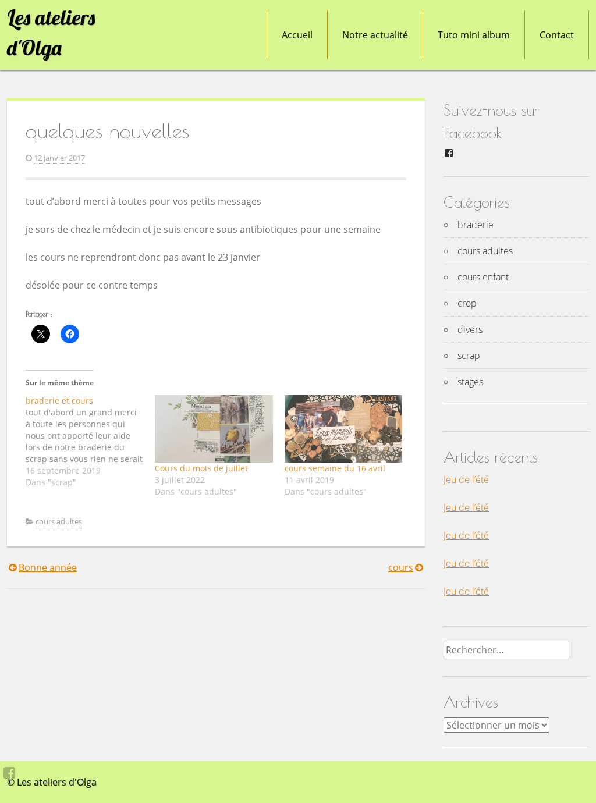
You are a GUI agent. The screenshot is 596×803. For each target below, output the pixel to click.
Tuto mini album (474, 35)
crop (467, 303)
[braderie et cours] (90, 441)
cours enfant (483, 277)
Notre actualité (375, 35)
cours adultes (59, 521)
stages (470, 381)
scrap (468, 355)
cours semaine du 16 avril (335, 468)
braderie (475, 224)
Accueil (297, 35)
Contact (557, 35)
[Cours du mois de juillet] (213, 429)
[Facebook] (9, 773)
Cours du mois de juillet (201, 468)
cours (400, 567)
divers (470, 329)
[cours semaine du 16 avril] (343, 429)
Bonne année (48, 567)
